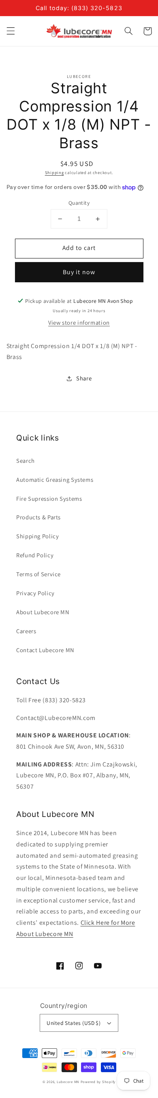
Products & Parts (38, 517)
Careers (26, 631)
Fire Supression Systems (49, 498)
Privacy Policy (35, 593)
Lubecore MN (68, 1081)
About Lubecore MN (42, 612)
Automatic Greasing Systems (54, 479)
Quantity (79, 202)
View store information (79, 322)
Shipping (54, 172)
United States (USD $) (73, 1023)
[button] (10, 31)
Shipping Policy (37, 536)
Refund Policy (34, 555)
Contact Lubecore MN (45, 650)
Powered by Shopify (98, 1081)
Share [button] (84, 378)
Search (25, 460)
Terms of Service (38, 574)
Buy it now (79, 272)
